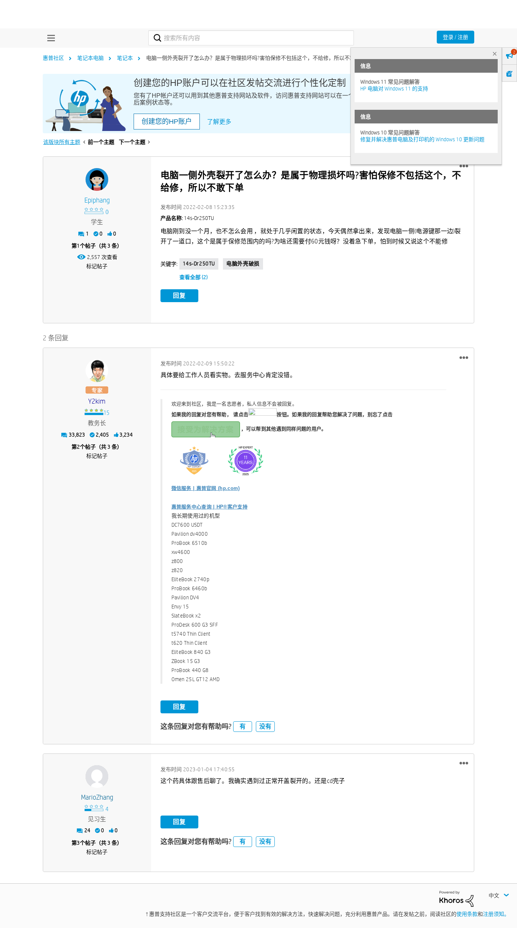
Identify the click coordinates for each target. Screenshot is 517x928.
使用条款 (467, 914)
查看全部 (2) (193, 277)
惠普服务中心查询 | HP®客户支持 (209, 507)
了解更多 (219, 122)
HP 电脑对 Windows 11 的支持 (394, 88)
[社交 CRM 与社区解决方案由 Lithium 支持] (456, 898)
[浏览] (49, 37)
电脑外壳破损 (243, 263)
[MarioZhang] (97, 776)
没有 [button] (265, 726)
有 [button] (243, 726)
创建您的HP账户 (167, 121)
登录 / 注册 (455, 37)
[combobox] (251, 37)
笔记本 (125, 58)
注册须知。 (496, 914)
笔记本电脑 (90, 58)
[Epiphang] (97, 179)
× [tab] (495, 54)
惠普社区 (53, 58)
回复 (179, 295)
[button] (463, 166)
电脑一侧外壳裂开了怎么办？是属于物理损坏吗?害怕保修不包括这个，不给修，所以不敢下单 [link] (256, 58)
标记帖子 (96, 266)
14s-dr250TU (199, 263)
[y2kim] (97, 370)
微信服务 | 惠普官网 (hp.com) (205, 488)
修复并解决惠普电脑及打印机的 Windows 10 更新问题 (422, 139)
